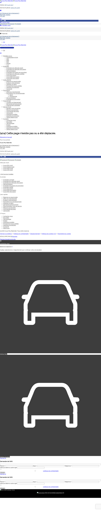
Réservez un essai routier (13, 81)
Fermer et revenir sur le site (8, 239)
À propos (6, 119)
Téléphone (68, 466)
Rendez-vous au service (7, 47)
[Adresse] (1, 10)
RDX (7, 62)
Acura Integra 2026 (8, 167)
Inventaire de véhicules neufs (14, 68)
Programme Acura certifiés (14, 86)
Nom (35, 466)
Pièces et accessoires (9, 207)
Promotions (6, 90)
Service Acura (7, 107)
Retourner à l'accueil (6, 137)
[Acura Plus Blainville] (13, 0)
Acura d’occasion (11, 75)
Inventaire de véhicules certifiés (15, 74)
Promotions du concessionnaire (15, 93)
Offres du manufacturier (13, 92)
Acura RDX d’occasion (12, 78)
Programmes (13, 96)
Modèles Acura (7, 56)
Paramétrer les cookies (64, 233)
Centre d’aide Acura (12, 117)
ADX (7, 59)
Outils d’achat (7, 80)
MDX (7, 60)
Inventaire (6, 66)
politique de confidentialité (50, 471)
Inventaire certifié (8, 187)
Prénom (2, 466)
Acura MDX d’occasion (12, 77)
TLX (7, 65)
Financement (7, 101)
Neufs (11, 95)
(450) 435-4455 (15, 8)
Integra (8, 63)
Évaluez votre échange (13, 83)
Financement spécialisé (13, 105)
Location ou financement (13, 102)
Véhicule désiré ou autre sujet (8, 467)
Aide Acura (6, 228)
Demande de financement (13, 104)
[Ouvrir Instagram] (11, 24)
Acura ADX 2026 (8, 170)
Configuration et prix (12, 57)
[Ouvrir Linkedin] (18, 24)
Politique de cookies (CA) (49, 233)
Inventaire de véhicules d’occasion (16, 69)
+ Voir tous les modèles (6, 174)
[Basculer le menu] (1, 19)
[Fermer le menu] (1, 53)
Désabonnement (35, 233)
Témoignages (10, 123)
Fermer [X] (3, 458)
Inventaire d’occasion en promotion (16, 72)
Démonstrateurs (11, 71)
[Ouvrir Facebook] (3, 24)
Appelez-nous (6, 25)
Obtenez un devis (11, 84)
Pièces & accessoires (12, 110)
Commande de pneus (12, 111)
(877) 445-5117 (9, 5)
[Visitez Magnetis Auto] (14, 236)
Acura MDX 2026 (8, 168)
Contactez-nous (11, 120)
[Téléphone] (1, 2)
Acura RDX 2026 (8, 165)
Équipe (8, 125)
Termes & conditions (6, 233)
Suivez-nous (5, 22)
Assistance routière (11, 114)
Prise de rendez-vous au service (12, 206)
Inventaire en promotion (13, 99)
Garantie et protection (12, 87)
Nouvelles (9, 122)
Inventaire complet (8, 179)
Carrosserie (9, 113)
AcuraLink (9, 89)
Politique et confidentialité (21, 233)
